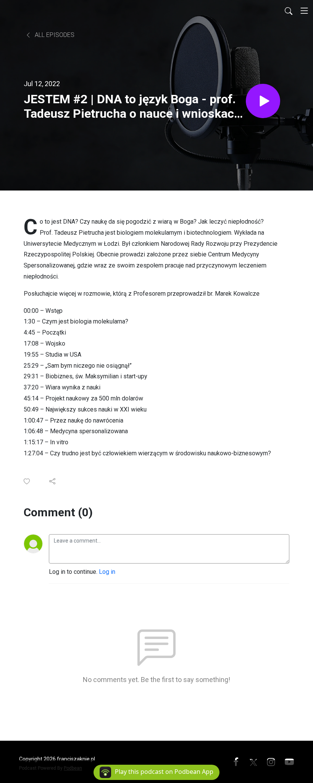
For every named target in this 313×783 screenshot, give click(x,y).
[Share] (52, 481)
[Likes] (27, 481)
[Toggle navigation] (304, 10)
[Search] (288, 10)
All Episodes (53, 34)
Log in (107, 571)
